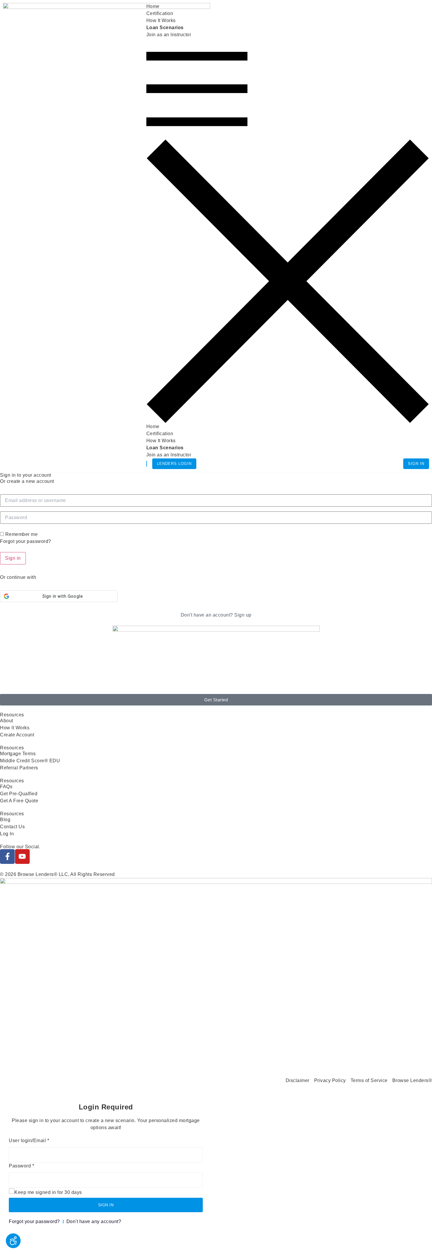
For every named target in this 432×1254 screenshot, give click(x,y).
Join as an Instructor (168, 454)
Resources (12, 747)
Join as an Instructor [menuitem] (168, 34)
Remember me (21, 534)
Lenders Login (174, 463)
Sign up (243, 614)
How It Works (161, 440)
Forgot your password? (25, 541)
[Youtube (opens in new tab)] (22, 856)
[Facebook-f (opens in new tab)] (7, 856)
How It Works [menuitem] (161, 20)
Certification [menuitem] (159, 13)
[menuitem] (165, 27)
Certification (159, 433)
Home (153, 426)
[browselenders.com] (106, 37)
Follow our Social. (20, 846)
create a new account (30, 481)
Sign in (13, 558)
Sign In (416, 463)
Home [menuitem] (153, 6)
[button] (287, 230)
